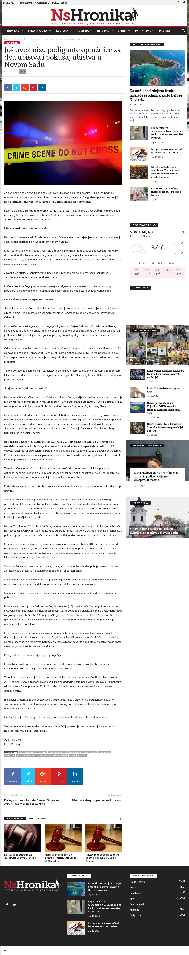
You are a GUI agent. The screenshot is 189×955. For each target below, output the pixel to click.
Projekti (165, 31)
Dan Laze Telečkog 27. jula (148, 360)
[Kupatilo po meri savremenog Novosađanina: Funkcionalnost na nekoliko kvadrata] (139, 133)
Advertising (42, 2)
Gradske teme (137, 882)
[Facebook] (178, 2)
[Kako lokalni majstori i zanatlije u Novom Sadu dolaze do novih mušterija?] (137, 374)
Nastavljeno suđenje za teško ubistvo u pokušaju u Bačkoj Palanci (102, 858)
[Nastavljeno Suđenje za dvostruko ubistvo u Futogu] (22, 838)
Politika (83, 31)
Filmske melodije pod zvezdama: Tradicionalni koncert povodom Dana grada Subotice (165, 172)
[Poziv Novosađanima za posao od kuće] (137, 392)
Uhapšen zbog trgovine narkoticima (97, 800)
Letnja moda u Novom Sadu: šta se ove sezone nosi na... (167, 150)
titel (72, 755)
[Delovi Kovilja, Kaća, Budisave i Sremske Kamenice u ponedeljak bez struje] (137, 428)
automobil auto (28, 752)
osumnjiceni (28, 755)
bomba (42, 752)
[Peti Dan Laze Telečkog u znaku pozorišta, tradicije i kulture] (139, 194)
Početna (7, 39)
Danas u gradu (137, 904)
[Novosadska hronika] (94, 15)
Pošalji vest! (59, 2)
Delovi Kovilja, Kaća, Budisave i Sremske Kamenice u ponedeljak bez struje (165, 427)
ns (18, 755)
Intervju (103, 31)
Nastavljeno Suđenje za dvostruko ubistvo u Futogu (20, 856)
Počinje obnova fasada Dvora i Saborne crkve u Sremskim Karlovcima (31, 802)
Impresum (26, 2)
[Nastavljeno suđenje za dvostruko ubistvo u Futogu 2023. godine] (63, 838)
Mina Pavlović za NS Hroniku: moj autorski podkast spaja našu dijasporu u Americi (156, 476)
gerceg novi (90, 752)
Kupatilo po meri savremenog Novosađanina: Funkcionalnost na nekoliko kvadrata (167, 132)
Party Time (143, 31)
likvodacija (104, 752)
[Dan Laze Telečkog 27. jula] (157, 345)
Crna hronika (38, 31)
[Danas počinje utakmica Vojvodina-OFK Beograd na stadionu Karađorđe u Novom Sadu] (137, 407)
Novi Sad (13, 31)
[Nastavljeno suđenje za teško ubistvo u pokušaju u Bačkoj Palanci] (103, 838)
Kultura (62, 31)
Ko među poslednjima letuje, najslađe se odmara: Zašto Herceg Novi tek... (156, 95)
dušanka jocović (73, 752)
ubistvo (82, 755)
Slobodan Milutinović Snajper (52, 755)
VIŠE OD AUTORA (38, 818)
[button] (183, 31)
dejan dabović (55, 752)
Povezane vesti (15, 818)
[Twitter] (184, 2)
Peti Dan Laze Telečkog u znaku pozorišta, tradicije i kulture (166, 192)
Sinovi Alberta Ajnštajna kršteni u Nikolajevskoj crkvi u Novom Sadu (154, 530)
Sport (122, 31)
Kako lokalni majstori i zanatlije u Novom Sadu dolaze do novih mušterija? (165, 374)
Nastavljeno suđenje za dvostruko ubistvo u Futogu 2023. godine (61, 858)
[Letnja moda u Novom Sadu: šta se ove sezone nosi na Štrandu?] (139, 154)
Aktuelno (134, 909)
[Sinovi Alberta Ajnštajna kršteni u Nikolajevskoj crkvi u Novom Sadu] (157, 517)
